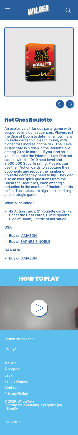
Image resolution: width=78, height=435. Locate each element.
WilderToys (26, 401)
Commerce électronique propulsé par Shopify (34, 406)
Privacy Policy (16, 394)
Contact (11, 387)
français (10, 422)
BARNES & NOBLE (35, 242)
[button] (68, 10)
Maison (10, 363)
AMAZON (29, 236)
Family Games (16, 381)
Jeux (8, 375)
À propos (11, 369)
